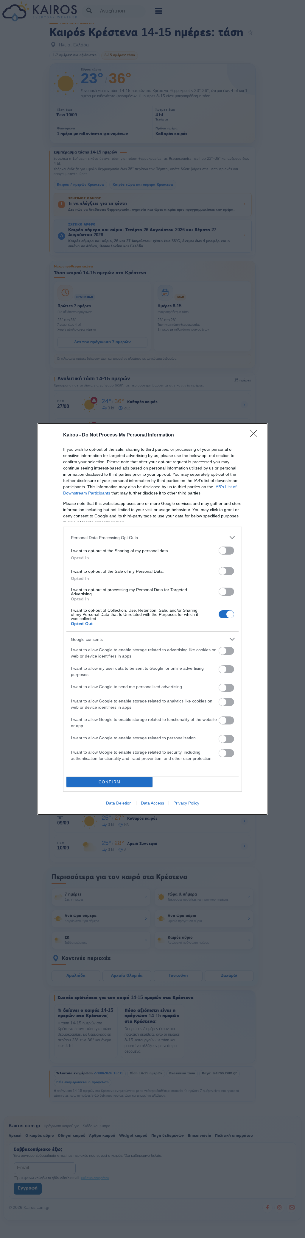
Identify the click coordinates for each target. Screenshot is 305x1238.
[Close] (255, 435)
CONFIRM (110, 782)
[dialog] (152, 619)
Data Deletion (119, 803)
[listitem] (152, 537)
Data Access (152, 803)
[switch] (226, 551)
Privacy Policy (186, 803)
